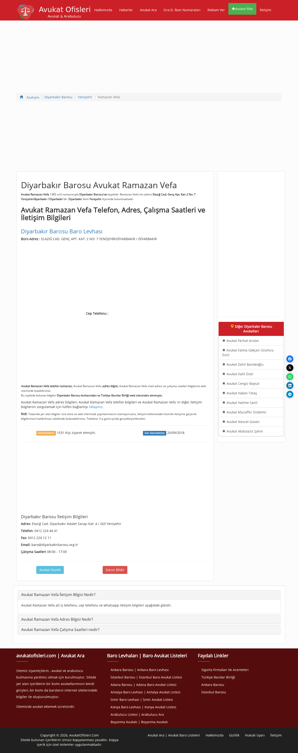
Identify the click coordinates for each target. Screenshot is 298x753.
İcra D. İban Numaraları (182, 10)
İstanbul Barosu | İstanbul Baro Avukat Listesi (146, 677)
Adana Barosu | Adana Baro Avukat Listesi (143, 684)
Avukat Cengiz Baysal (242, 383)
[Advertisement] (149, 57)
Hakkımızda (103, 10)
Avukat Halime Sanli (241, 402)
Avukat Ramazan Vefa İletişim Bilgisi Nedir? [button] (58, 594)
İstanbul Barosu (213, 692)
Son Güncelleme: (155, 433)
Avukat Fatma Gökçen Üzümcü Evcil (248, 352)
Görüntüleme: (46, 433)
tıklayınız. (96, 407)
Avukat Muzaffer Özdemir (246, 412)
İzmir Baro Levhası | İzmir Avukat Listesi (142, 699)
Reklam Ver (216, 10)
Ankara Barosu (212, 684)
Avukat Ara (148, 10)
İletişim (265, 10)
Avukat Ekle (244, 9)
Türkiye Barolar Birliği (218, 677)
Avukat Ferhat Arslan (242, 340)
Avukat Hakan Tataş (241, 393)
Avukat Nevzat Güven (243, 421)
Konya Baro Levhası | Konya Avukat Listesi (143, 707)
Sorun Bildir (115, 570)
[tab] (149, 594)
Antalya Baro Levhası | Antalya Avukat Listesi (145, 692)
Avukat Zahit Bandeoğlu (245, 364)
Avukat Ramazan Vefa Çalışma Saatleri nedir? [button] (60, 629)
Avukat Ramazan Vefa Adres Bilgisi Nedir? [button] (57, 619)
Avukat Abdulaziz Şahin (244, 431)
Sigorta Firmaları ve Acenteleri (225, 670)
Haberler (126, 10)
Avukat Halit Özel (239, 374)
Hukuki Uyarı (255, 735)
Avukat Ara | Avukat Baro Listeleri (174, 735)
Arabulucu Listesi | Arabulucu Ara (137, 714)
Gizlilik (234, 735)
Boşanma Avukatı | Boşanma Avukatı (139, 722)
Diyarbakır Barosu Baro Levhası (61, 231)
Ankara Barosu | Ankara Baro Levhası (140, 670)
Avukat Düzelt (50, 570)
